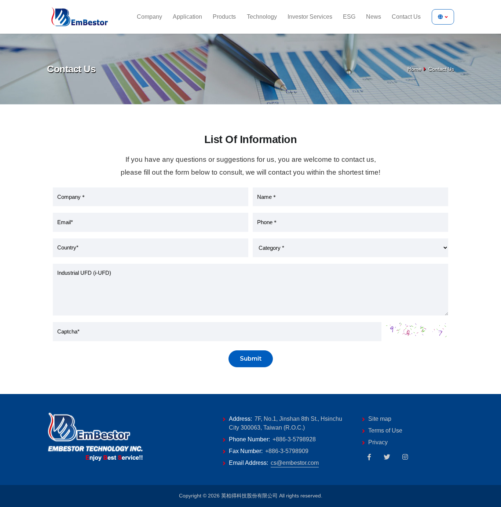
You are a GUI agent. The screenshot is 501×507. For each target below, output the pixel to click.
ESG (349, 17)
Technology (262, 17)
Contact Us (406, 17)
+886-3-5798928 (294, 439)
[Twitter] (387, 457)
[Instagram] (405, 457)
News (373, 17)
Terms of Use (385, 430)
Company (149, 17)
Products (224, 17)
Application (187, 17)
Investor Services (310, 17)
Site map (379, 419)
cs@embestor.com (295, 463)
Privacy (378, 442)
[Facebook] (369, 457)
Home (414, 69)
